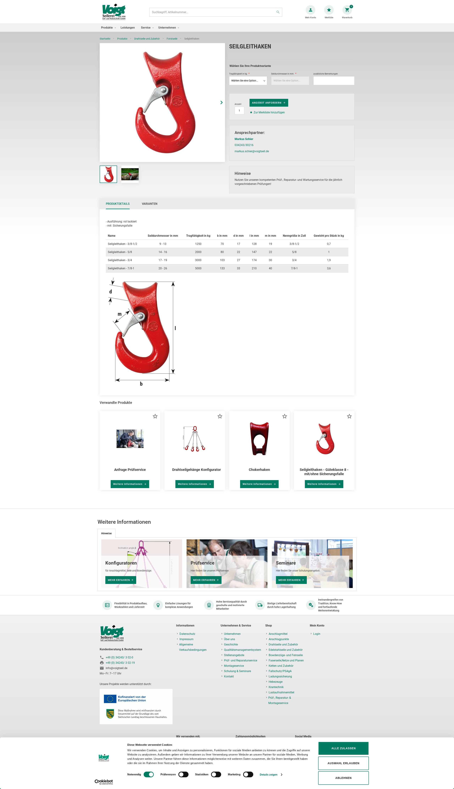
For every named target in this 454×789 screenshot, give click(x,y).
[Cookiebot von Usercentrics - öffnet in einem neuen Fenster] (103, 782)
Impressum (186, 639)
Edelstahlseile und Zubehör (286, 649)
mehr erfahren (119, 580)
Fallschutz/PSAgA (280, 671)
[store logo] (114, 12)
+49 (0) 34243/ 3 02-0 (119, 657)
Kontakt (229, 676)
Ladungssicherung (280, 676)
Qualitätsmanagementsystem (242, 649)
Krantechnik (276, 687)
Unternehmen (232, 634)
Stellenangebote (234, 655)
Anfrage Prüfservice (130, 470)
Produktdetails (118, 203)
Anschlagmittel (278, 634)
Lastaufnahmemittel (281, 692)
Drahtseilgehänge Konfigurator (196, 470)
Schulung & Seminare (237, 671)
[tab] (118, 204)
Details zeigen (268, 774)
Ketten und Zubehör (281, 665)
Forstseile (172, 38)
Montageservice (234, 665)
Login (316, 634)
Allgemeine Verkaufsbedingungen (193, 647)
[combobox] (215, 12)
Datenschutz (187, 634)
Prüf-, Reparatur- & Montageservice (279, 700)
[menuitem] (107, 27)
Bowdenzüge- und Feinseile (286, 655)
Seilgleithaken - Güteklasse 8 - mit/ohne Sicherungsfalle (324, 472)
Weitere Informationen (128, 484)
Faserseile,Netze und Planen (286, 660)
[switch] (183, 775)
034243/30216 (244, 145)
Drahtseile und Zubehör (147, 38)
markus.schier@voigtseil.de (252, 151)
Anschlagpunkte (279, 639)
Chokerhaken (259, 470)
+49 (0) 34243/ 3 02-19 (120, 662)
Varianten (149, 203)
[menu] (227, 27)
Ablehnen (343, 777)
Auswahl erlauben (343, 763)
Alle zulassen (343, 748)
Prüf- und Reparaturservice (240, 660)
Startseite (105, 38)
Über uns (229, 639)
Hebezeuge (276, 681)
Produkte (122, 38)
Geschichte (231, 644)
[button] (218, 102)
